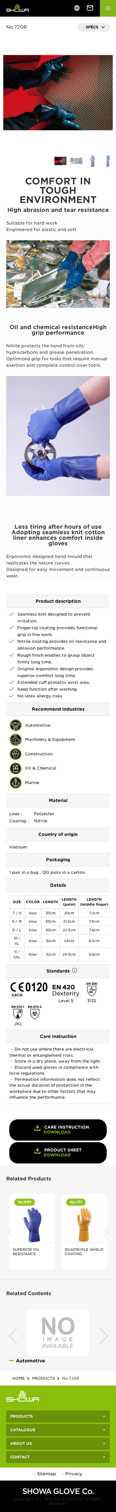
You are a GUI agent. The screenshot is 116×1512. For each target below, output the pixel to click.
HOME (18, 1378)
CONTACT (20, 1457)
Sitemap (46, 1473)
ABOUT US (21, 1443)
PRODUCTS (43, 1378)
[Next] (106, 1233)
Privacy (73, 1473)
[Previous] (10, 1233)
